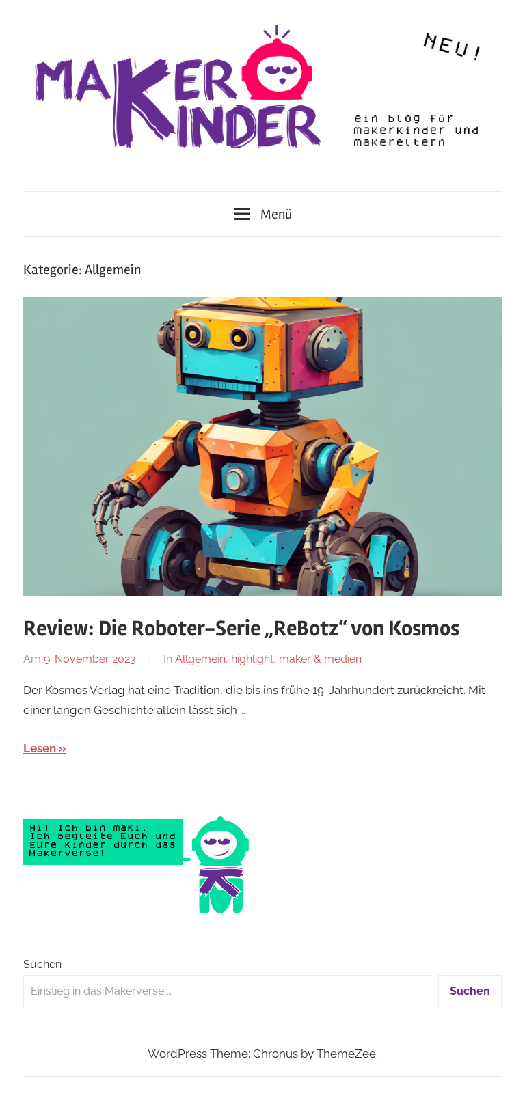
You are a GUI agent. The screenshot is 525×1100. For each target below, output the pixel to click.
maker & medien (320, 658)
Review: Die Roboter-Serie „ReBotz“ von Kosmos (241, 628)
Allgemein (200, 658)
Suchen (42, 964)
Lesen (39, 748)
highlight (252, 658)
